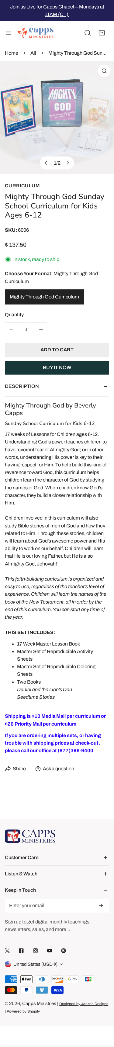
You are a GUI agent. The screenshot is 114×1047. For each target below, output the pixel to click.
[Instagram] (36, 950)
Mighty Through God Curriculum (44, 296)
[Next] (67, 162)
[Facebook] (21, 950)
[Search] (87, 33)
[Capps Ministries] (35, 33)
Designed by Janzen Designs (83, 1004)
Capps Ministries (39, 1003)
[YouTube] (50, 950)
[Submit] (100, 905)
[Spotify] (64, 950)
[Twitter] (7, 950)
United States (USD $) (35, 964)
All (33, 53)
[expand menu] (8, 33)
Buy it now (57, 367)
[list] (57, 117)
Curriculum (22, 185)
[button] (102, 33)
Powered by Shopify (23, 1011)
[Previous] (46, 162)
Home (11, 53)
